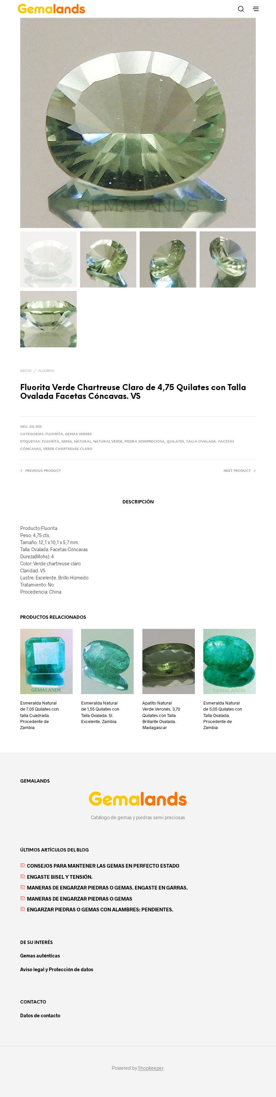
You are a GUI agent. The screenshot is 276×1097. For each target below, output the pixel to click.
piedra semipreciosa (145, 442)
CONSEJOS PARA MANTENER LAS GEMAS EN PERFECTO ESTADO (103, 866)
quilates (175, 442)
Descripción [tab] (138, 502)
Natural (82, 442)
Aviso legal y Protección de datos (56, 969)
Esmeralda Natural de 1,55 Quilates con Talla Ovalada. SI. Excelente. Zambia (100, 712)
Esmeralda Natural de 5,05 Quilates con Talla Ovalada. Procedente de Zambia (222, 715)
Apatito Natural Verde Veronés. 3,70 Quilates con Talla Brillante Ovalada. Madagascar (161, 715)
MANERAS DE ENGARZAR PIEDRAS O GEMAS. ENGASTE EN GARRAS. (107, 887)
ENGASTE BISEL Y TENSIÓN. (60, 877)
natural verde (108, 442)
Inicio (26, 371)
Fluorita (46, 371)
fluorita (50, 442)
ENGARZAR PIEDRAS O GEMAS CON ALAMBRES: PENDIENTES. (100, 909)
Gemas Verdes (78, 434)
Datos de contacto (40, 1015)
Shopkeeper (151, 1068)
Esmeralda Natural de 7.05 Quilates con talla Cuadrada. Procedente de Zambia (39, 715)
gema (66, 442)
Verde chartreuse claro (68, 449)
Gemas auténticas (40, 955)
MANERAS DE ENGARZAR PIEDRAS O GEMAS (79, 899)
